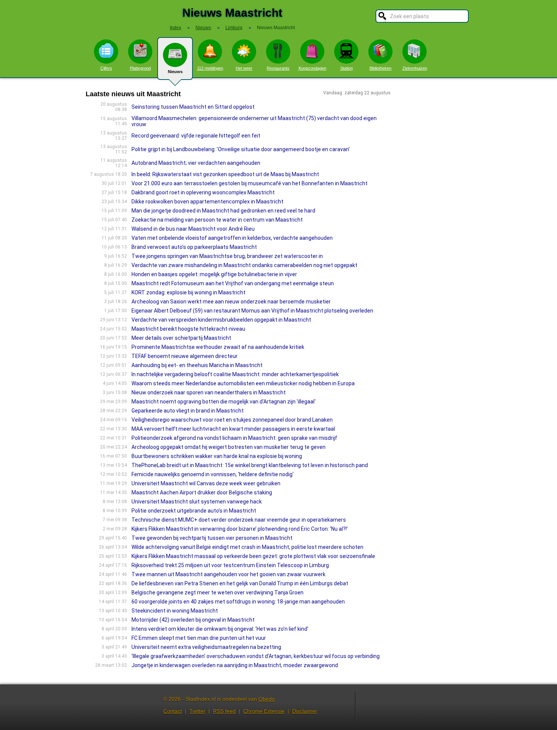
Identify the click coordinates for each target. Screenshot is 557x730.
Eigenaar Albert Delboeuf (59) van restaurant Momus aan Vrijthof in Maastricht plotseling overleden (252, 311)
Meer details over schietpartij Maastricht (181, 338)
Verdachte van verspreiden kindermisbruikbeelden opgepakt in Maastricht (221, 320)
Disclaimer (304, 711)
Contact (172, 711)
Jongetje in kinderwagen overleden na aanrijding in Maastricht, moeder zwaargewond (234, 665)
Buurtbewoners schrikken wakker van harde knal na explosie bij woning (216, 456)
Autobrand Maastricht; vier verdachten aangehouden (195, 163)
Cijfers (106, 68)
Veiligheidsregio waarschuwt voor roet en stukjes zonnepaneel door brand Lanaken (232, 420)
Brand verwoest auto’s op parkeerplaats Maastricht (194, 247)
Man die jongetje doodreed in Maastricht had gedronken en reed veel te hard (223, 211)
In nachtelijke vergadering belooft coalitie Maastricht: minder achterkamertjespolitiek (235, 374)
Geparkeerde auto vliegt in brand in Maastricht (187, 411)
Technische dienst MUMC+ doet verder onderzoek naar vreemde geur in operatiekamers (238, 520)
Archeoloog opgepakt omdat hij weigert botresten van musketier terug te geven (228, 447)
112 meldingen (210, 68)
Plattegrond (140, 68)
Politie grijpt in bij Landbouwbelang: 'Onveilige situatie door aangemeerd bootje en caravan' (240, 149)
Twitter (197, 711)
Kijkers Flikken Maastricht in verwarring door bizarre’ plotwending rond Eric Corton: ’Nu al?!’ (239, 529)
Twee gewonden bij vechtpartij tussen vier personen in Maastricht (212, 538)
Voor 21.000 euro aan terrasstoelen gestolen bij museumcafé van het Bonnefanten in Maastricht (249, 183)
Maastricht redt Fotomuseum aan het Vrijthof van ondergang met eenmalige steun (232, 283)
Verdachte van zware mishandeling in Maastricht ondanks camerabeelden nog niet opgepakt (244, 265)
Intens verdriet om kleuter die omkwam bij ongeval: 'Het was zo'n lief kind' (219, 629)
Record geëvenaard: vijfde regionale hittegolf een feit (195, 136)
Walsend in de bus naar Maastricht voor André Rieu (193, 229)
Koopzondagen (312, 68)
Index (175, 27)
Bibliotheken (380, 68)
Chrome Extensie (264, 711)
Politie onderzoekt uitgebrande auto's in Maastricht (193, 511)
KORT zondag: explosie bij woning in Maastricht (188, 292)
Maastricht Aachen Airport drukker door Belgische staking (201, 492)
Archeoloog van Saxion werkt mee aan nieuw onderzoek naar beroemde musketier (231, 302)
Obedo (266, 699)
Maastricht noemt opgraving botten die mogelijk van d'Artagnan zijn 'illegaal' (223, 402)
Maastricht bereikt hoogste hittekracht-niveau (188, 329)
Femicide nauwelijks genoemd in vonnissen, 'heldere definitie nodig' (212, 474)
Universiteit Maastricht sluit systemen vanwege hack (196, 502)
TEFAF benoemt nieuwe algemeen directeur (184, 356)
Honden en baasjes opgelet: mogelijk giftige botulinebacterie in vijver (214, 274)
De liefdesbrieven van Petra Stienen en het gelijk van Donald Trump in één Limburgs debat (239, 583)
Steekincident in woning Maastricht (174, 611)
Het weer (244, 68)
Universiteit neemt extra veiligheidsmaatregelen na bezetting (206, 647)
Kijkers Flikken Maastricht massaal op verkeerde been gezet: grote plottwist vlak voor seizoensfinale (253, 556)
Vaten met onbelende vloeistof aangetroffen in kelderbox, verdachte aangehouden (232, 238)
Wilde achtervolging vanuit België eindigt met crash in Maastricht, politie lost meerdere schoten (247, 547)
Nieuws (175, 71)
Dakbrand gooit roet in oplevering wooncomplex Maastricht (203, 192)
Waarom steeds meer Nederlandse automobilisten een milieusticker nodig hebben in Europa (243, 383)
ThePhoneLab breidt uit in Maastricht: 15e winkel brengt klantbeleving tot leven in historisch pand (249, 465)
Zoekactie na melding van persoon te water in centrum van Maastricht (217, 220)
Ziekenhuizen (414, 68)
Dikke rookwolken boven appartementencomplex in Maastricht (207, 202)
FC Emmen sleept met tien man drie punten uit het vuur (198, 638)
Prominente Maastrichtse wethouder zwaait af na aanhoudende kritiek (217, 347)
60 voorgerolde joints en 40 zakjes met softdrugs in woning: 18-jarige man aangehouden (238, 602)
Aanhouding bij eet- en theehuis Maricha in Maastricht (197, 365)
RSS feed (224, 711)
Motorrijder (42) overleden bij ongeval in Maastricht (193, 620)
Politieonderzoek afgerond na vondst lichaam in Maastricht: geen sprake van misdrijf (234, 438)
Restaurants (278, 68)
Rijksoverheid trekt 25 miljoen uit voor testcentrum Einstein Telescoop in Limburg (230, 565)
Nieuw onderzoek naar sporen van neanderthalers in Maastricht (208, 392)
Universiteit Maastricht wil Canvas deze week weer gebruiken (205, 483)
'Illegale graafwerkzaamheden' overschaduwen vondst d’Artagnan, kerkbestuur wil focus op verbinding (255, 656)
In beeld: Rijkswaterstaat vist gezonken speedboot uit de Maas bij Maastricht (225, 174)
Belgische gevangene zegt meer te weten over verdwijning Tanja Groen (217, 592)
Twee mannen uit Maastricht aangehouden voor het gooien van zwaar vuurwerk (228, 574)
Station (346, 68)
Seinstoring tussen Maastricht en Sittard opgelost (193, 107)
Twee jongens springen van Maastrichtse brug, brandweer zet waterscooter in (227, 256)
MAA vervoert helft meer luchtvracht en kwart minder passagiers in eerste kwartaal (233, 429)
